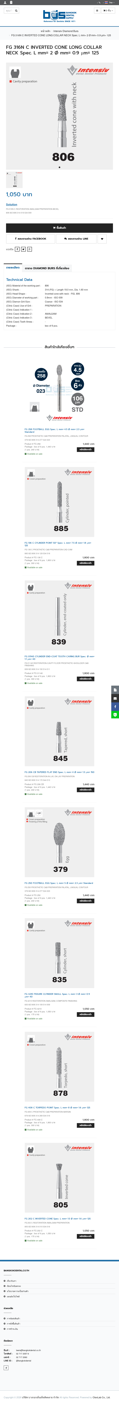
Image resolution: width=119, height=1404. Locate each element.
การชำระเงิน (12, 1328)
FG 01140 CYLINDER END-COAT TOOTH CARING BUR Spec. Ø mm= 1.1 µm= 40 (59, 658)
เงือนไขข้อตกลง (14, 1286)
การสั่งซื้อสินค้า (13, 1323)
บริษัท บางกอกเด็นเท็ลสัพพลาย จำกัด (40, 1397)
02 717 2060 (21, 1357)
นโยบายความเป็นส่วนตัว (17, 1291)
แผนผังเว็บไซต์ (13, 1296)
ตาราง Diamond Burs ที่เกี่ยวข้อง (47, 268)
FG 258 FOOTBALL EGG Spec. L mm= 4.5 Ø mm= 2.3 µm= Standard (54, 431)
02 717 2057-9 (22, 1353)
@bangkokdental (23, 1360)
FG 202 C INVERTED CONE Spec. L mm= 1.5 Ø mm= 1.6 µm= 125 (58, 1218)
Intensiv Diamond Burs (65, 31)
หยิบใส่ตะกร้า (86, 449)
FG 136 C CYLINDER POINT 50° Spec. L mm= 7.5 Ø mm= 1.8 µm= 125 (58, 544)
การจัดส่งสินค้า (13, 1318)
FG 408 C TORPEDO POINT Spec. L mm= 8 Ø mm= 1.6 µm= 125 (57, 1107)
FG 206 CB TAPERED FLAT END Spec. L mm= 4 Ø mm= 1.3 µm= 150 (59, 772)
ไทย (110, 2)
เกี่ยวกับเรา (11, 1280)
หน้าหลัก (45, 31)
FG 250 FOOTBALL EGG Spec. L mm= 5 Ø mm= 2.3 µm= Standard (59, 883)
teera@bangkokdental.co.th (28, 1350)
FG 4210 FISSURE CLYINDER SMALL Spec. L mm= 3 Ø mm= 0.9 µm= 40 (57, 995)
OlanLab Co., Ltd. (101, 1397)
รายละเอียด (13, 267)
